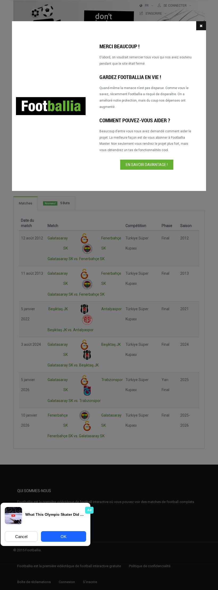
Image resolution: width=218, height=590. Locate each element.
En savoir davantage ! (147, 165)
